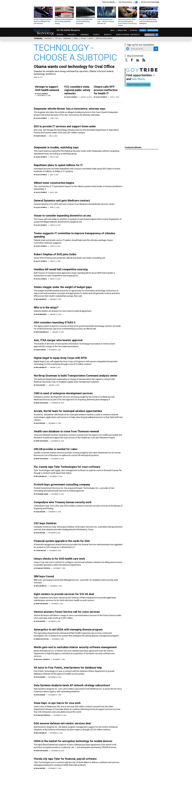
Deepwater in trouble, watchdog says (56, 147)
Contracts (48, 38)
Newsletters (122, 30)
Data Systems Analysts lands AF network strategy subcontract (72, 685)
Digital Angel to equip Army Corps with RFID (60, 357)
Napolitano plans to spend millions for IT (58, 165)
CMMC (76, 38)
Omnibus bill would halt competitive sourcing (61, 269)
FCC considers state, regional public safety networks (77, 90)
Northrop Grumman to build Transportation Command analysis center (75, 375)
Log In (142, 30)
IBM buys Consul (44, 576)
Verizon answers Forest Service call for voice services (67, 611)
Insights (107, 35)
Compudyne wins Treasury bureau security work (63, 502)
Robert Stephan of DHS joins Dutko (55, 254)
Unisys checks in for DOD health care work (59, 558)
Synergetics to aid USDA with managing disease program (68, 629)
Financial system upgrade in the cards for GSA (62, 541)
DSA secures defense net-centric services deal (62, 723)
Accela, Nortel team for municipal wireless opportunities (68, 411)
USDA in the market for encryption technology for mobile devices (73, 741)
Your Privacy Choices (125, 2)
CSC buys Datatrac (45, 523)
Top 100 (57, 38)
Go (157, 34)
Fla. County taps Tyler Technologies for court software (67, 466)
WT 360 (83, 38)
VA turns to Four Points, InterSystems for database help (68, 667)
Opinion (60, 35)
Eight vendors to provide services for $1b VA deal (64, 594)
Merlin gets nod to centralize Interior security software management (75, 647)
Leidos (90, 38)
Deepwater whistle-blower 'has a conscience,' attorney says (69, 108)
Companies (67, 38)
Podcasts (72, 35)
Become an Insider (153, 30)
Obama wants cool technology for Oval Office (74, 66)
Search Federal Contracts (128, 35)
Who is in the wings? (46, 307)
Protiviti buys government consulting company (62, 484)
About (112, 30)
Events (96, 35)
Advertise (133, 30)
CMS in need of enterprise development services (63, 393)
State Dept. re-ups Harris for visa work (57, 703)
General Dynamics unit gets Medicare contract (62, 200)
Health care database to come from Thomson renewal (66, 431)
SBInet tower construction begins (54, 182)
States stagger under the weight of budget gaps (63, 287)
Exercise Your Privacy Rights (150, 2)
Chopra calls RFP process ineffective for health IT (105, 90)
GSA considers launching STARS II (54, 322)
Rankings (85, 35)
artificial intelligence (104, 38)
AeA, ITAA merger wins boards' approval (58, 340)
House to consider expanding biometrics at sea (62, 215)
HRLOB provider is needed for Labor (56, 449)
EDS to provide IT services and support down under (65, 126)
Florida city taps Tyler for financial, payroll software (65, 758)
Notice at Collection (108, 2)
